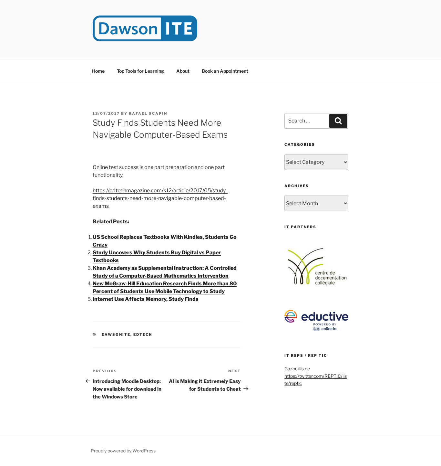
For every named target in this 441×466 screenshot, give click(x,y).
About (183, 71)
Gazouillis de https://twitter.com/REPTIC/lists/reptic (315, 376)
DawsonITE (116, 334)
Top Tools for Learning (140, 71)
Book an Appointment (225, 71)
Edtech (142, 334)
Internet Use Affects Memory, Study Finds (146, 299)
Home (98, 71)
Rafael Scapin (148, 113)
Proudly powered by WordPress (123, 450)
